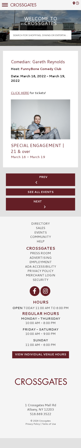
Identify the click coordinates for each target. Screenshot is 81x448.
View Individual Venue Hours (40, 354)
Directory (40, 223)
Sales (40, 227)
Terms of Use (49, 424)
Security (40, 279)
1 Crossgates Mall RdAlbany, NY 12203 (40, 407)
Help (40, 241)
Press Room (40, 253)
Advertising (40, 257)
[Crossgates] (40, 381)
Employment (40, 262)
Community (40, 236)
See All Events (41, 192)
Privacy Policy (40, 270)
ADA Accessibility (40, 266)
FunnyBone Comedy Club (41, 68)
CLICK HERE (20, 92)
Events (40, 232)
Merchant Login (40, 275)
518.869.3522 (40, 414)
